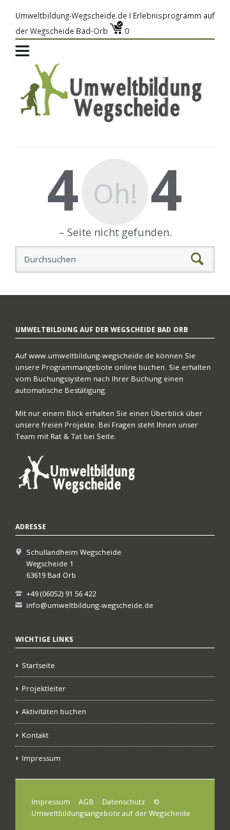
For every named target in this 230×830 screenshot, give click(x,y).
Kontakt (35, 735)
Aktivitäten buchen (54, 711)
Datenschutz (123, 801)
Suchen (197, 259)
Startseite (38, 665)
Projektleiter (44, 688)
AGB (86, 801)
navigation (22, 50)
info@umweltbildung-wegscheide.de (89, 605)
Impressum (41, 758)
